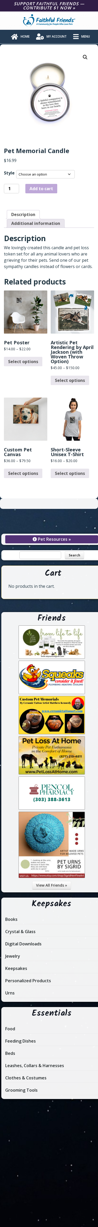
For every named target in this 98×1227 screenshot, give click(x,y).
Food (10, 1029)
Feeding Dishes (20, 1041)
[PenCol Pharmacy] (52, 808)
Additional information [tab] (35, 223)
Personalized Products (28, 981)
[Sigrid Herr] (52, 876)
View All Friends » (51, 885)
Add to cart (41, 188)
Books (11, 919)
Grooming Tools (21, 1090)
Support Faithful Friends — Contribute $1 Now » (49, 6)
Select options (23, 361)
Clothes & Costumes (26, 1078)
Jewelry (12, 956)
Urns (10, 993)
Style (9, 173)
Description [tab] (23, 214)
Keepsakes (16, 968)
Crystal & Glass (20, 931)
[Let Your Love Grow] (52, 657)
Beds (10, 1053)
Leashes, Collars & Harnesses (34, 1065)
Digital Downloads (23, 944)
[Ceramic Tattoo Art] (52, 733)
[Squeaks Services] (52, 692)
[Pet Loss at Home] (52, 773)
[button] (85, 57)
